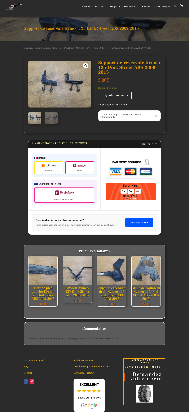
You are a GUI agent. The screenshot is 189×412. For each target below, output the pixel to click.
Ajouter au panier (116, 95)
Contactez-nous (139, 222)
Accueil (86, 7)
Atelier (99, 7)
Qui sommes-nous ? (34, 360)
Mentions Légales (83, 360)
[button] (175, 8)
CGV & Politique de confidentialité (92, 366)
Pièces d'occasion (42, 48)
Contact (147, 7)
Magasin (115, 7)
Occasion (129, 7)
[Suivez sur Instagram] (32, 381)
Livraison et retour (84, 373)
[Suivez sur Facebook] (26, 381)
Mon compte (163, 7)
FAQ (26, 366)
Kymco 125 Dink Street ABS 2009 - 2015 (72, 48)
